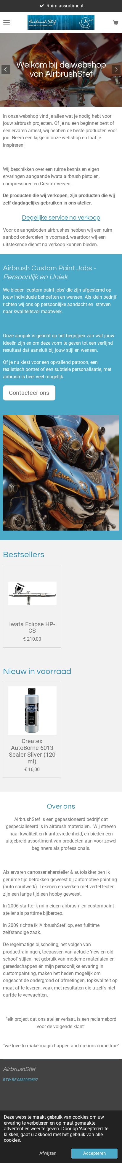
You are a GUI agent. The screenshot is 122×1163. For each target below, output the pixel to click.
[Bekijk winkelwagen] (115, 22)
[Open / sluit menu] (6, 22)
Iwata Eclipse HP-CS (32, 627)
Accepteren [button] (94, 1153)
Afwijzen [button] (47, 1153)
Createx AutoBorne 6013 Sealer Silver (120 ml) (32, 751)
